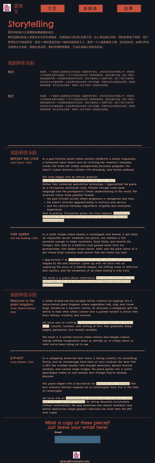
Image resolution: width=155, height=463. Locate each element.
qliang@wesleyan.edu (75, 461)
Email (58, 432)
